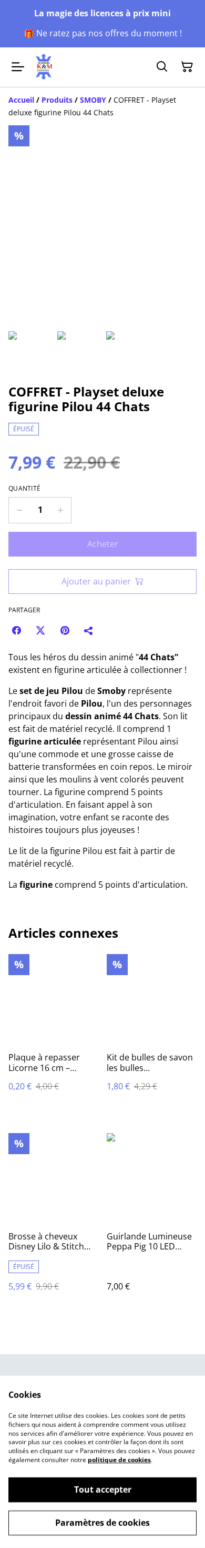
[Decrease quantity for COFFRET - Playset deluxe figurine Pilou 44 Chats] (19, 510)
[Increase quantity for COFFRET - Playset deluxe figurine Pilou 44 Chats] (60, 510)
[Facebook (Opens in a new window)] (16, 630)
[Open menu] (17, 66)
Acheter (102, 544)
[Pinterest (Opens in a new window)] (65, 630)
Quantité (24, 488)
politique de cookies (119, 1459)
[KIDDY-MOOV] (44, 67)
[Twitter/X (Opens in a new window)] (40, 630)
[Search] (162, 66)
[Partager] (89, 630)
